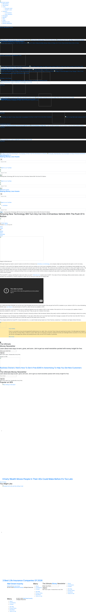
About (37, 586)
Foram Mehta (5, 223)
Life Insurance (8, 12)
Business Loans (6, 21)
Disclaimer (38, 594)
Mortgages (5, 15)
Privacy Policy (39, 593)
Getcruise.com (36, 275)
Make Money (6, 3)
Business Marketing (7, 23)
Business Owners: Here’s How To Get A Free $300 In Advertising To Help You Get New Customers (41, 368)
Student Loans (8, 9)
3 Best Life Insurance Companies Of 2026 (22, 580)
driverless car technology (43, 264)
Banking (4, 17)
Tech (6, 224)
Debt (4, 18)
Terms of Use (39, 596)
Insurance (5, 11)
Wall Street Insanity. (18, 587)
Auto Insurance (8, 14)
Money (54, 583)
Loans (4, 6)
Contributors (39, 587)
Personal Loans (8, 8)
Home (1, 212)
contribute (5, 205)
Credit (4, 20)
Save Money (5, 5)
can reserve (9, 307)
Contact (38, 589)
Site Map (38, 591)
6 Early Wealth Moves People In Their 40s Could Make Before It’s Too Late (38, 479)
